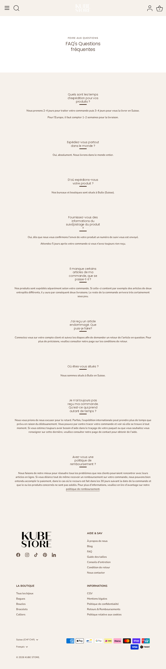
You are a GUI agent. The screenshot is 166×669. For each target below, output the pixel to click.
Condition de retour (98, 567)
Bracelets (22, 609)
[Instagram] (27, 554)
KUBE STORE (32, 657)
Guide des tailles (97, 557)
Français (20, 646)
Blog (90, 546)
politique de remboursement (83, 489)
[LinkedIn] (54, 554)
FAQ (89, 551)
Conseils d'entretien (99, 562)
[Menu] (7, 7)
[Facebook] (18, 554)
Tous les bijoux (24, 593)
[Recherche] (16, 8)
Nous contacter (96, 573)
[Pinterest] (45, 554)
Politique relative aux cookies (104, 614)
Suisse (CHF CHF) (25, 639)
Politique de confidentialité (103, 604)
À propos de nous (97, 541)
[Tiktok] (36, 554)
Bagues (20, 599)
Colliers (20, 614)
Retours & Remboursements (103, 609)
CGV (90, 593)
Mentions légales (97, 599)
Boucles (21, 604)
